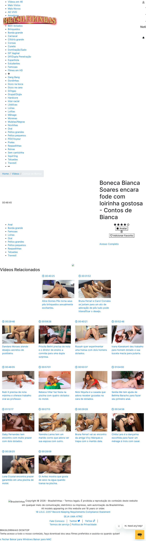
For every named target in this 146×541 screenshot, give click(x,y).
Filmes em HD (15, 70)
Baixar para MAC (42, 539)
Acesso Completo (109, 244)
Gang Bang (14, 77)
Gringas (12, 90)
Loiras (11, 108)
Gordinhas (13, 80)
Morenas (12, 118)
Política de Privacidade (84, 524)
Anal (10, 224)
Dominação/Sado (17, 49)
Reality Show (115, 20)
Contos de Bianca (31, 173)
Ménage (12, 114)
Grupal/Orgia (15, 94)
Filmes (64, 18)
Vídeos (84, 18)
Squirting (13, 156)
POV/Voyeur (14, 138)
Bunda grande (15, 228)
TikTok (89, 521)
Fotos (107, 18)
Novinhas (13, 125)
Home (5, 173)
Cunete (12, 46)
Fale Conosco (57, 521)
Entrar (138, 18)
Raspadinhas (14, 145)
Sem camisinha (16, 152)
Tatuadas (13, 159)
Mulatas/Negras (16, 121)
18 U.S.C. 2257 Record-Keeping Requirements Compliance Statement (73, 511)
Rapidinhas (96, 18)
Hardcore (13, 97)
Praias (11, 142)
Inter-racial (13, 101)
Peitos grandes (16, 132)
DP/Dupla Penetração (19, 56)
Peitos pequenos (17, 135)
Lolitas (11, 111)
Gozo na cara (15, 87)
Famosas (12, 66)
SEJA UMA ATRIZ (73, 516)
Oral (10, 128)
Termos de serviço (60, 524)
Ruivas (11, 149)
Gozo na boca (15, 84)
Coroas (12, 42)
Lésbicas (12, 104)
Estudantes (14, 63)
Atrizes (74, 18)
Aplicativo (127, 18)
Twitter (73, 521)
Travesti (12, 162)
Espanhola (13, 60)
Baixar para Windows (21, 539)
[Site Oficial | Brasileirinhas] (30, 20)
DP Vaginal (14, 53)
